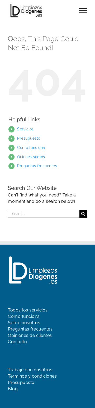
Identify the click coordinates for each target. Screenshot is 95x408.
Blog (13, 388)
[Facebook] (10, 399)
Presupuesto (28, 138)
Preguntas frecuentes (37, 166)
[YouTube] (19, 399)
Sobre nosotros (24, 322)
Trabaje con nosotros (30, 369)
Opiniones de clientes (30, 335)
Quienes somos (31, 157)
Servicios (25, 129)
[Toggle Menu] (83, 10)
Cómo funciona (31, 147)
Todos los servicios (28, 310)
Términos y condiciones (32, 376)
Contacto (17, 341)
